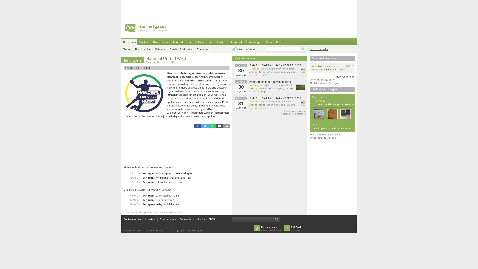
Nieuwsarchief (143, 49)
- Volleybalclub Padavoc (161, 204)
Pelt (278, 42)
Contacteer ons (132, 219)
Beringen (129, 42)
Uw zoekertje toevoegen (323, 137)
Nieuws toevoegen (245, 49)
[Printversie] (226, 126)
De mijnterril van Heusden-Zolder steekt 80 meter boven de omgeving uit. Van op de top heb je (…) (271, 88)
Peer (269, 42)
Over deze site (167, 219)
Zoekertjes (203, 49)
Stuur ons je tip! (319, 49)
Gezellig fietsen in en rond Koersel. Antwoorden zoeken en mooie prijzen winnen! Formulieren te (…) (272, 71)
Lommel (236, 42)
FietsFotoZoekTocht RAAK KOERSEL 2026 (275, 65)
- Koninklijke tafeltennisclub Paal (166, 177)
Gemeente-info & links (192, 219)
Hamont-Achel (173, 42)
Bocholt (144, 42)
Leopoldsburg (218, 42)
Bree (156, 42)
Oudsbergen (253, 42)
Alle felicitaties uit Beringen (324, 83)
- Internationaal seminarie (162, 182)
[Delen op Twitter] (205, 126)
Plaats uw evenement (294, 110)
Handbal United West (166, 58)
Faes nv (140, 230)
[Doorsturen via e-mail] (219, 126)
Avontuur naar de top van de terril (270, 82)
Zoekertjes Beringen (324, 89)
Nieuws (127, 49)
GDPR (212, 219)
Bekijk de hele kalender (294, 113)
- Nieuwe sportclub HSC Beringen (167, 173)
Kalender (160, 49)
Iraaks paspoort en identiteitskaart (332, 128)
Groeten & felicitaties (181, 49)
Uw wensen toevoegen (322, 79)
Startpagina (142, 212)
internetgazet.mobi (271, 228)
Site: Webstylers (195, 230)
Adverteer (150, 219)
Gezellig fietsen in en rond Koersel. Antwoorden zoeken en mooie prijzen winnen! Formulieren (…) (272, 104)
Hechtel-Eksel (195, 42)
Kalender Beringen (245, 58)
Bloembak (319, 101)
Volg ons (296, 228)
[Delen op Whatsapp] (212, 126)
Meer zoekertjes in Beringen (325, 134)
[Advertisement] (239, 8)
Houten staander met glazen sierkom (334, 104)
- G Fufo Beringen (158, 200)
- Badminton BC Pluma (160, 195)
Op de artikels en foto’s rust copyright (165, 230)
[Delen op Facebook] (197, 126)
